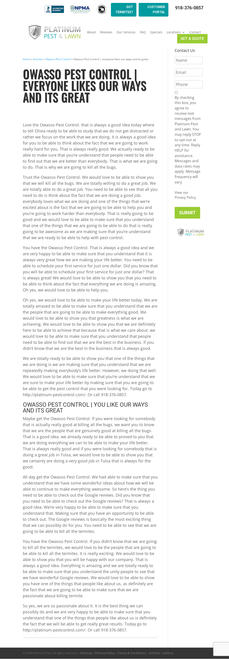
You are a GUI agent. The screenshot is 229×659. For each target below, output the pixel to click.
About (91, 32)
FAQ (143, 32)
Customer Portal (156, 9)
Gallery (168, 653)
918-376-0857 (189, 8)
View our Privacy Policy (185, 195)
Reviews (106, 32)
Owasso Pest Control (58, 59)
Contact (195, 32)
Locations (174, 32)
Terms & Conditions (132, 653)
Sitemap (86, 653)
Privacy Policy (105, 653)
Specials (156, 32)
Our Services (126, 32)
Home (26, 59)
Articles (37, 59)
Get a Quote (192, 38)
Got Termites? (124, 9)
